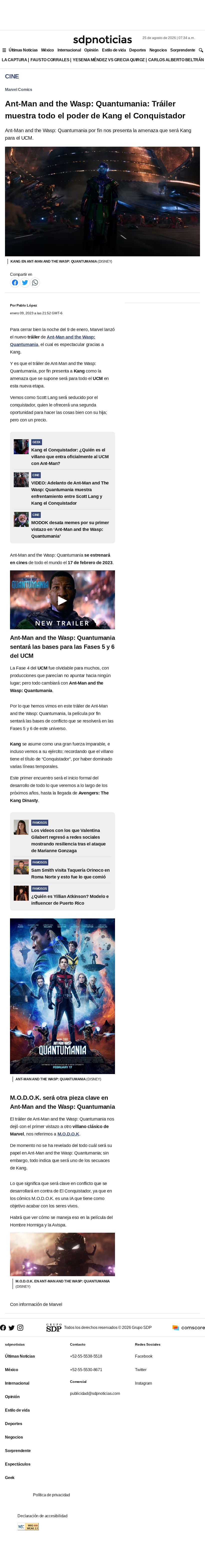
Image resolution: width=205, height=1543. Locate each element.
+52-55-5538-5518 (86, 1356)
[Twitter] (25, 282)
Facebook (143, 1356)
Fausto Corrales (49, 60)
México (47, 50)
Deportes (137, 50)
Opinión (91, 50)
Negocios (158, 50)
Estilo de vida (114, 50)
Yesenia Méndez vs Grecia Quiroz (108, 60)
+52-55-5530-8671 (86, 1370)
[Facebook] (15, 282)
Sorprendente (182, 50)
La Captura (14, 60)
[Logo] (102, 40)
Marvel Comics (18, 89)
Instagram (143, 1383)
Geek (9, 1478)
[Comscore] (188, 1327)
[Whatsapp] (35, 282)
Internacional (69, 50)
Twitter (140, 1370)
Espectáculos (17, 1464)
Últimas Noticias (23, 50)
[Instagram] (20, 1328)
